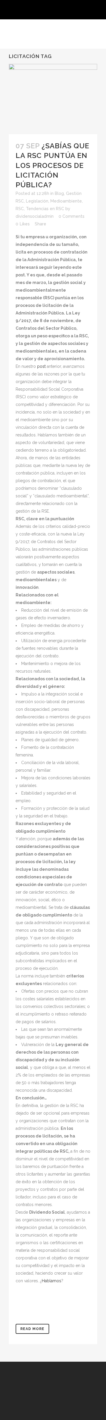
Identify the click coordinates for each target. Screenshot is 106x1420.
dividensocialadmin (35, 216)
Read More (32, 1329)
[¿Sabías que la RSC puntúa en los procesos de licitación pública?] (53, 99)
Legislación (37, 201)
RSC (20, 208)
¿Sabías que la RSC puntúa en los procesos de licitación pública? (52, 165)
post (41, 366)
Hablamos (51, 1280)
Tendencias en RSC (45, 208)
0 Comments (72, 216)
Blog (59, 193)
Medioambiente (66, 201)
